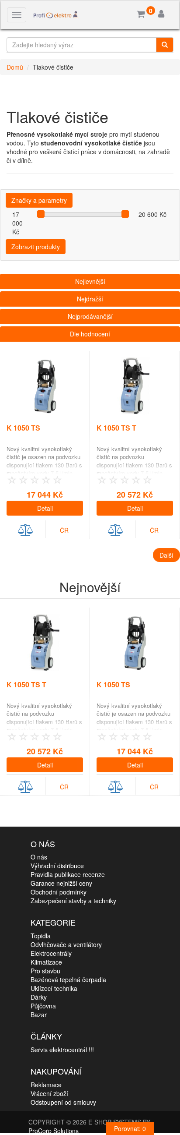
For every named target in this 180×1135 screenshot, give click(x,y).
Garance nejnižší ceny (61, 883)
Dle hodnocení (90, 333)
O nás (39, 856)
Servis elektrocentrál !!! (62, 1049)
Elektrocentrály (51, 953)
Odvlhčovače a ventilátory (66, 944)
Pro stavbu (45, 970)
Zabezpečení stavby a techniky (73, 900)
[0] (141, 14)
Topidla (41, 935)
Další (166, 555)
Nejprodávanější (90, 316)
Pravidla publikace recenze (68, 874)
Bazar (39, 1014)
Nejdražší (90, 298)
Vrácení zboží (49, 1093)
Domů (15, 67)
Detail (45, 508)
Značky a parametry (39, 200)
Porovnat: (130, 1128)
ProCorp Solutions (53, 1130)
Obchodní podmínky (59, 891)
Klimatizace (46, 962)
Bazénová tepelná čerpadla (68, 979)
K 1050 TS (23, 428)
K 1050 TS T (116, 428)
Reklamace (46, 1084)
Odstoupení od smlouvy (63, 1102)
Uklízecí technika (54, 988)
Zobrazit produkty (35, 246)
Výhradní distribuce (57, 865)
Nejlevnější (90, 281)
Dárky (39, 997)
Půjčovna (43, 1005)
